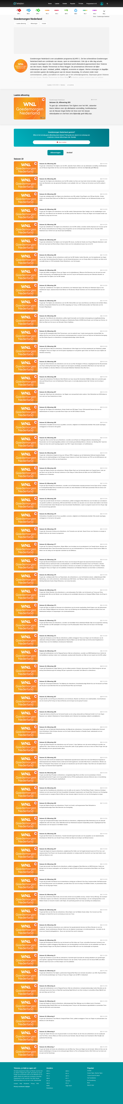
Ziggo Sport (69, 1085)
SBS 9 (48, 1083)
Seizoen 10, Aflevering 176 (47, 559)
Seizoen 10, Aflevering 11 (47, 986)
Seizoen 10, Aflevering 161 (47, 788)
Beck (88, 1082)
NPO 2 (67, 1071)
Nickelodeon (49, 1088)
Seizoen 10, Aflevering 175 (47, 575)
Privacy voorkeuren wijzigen (22, 1086)
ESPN (48, 1085)
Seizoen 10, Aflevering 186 (47, 407)
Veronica (68, 1080)
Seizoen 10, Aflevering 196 (47, 255)
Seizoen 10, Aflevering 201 (47, 179)
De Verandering (91, 1080)
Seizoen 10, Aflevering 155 (47, 879)
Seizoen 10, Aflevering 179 (47, 514)
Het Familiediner (91, 1078)
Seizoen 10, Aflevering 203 (59, 102)
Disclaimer (26, 1083)
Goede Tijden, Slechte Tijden (94, 1073)
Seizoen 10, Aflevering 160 (47, 803)
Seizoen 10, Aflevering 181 (47, 483)
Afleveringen (55, 153)
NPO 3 (48, 1073)
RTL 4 (67, 1073)
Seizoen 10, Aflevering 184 (47, 437)
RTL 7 (67, 1078)
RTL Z (67, 1083)
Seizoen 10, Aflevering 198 (47, 224)
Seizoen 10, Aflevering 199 (47, 209)
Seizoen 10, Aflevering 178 (47, 529)
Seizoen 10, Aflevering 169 (47, 666)
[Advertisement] (61, 40)
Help (21, 1083)
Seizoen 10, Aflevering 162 (47, 772)
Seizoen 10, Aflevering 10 (47, 1001)
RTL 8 (48, 1080)
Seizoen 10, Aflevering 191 (47, 331)
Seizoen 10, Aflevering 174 (47, 590)
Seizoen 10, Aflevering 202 (47, 163)
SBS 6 (48, 1078)
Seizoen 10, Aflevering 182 (47, 468)
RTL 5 (48, 1076)
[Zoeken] (107, 3)
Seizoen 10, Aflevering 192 (47, 316)
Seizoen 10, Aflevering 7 (47, 1047)
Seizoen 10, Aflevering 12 (47, 970)
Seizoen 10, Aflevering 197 (47, 240)
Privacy (33, 1083)
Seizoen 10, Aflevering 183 (47, 453)
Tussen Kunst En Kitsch (93, 1075)
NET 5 (67, 1076)
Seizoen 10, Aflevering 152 (47, 925)
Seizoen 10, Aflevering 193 (47, 300)
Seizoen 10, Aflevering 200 (47, 194)
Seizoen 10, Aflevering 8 (47, 1031)
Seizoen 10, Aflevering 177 (47, 544)
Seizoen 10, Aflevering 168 (47, 681)
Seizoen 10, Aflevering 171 (47, 635)
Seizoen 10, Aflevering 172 (47, 620)
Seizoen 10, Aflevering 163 (47, 757)
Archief (69, 153)
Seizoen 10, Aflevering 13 (47, 955)
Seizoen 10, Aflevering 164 (47, 742)
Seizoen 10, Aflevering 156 (47, 864)
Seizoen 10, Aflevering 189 (47, 361)
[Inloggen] (101, 3)
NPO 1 (48, 1071)
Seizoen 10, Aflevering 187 (47, 392)
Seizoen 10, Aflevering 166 (47, 712)
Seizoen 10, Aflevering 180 (47, 498)
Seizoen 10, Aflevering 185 (47, 422)
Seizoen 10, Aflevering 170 (47, 651)
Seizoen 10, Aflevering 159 (47, 818)
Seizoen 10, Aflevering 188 (47, 377)
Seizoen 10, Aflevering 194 (47, 285)
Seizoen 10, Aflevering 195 (47, 270)
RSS (37, 1083)
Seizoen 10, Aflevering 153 (47, 910)
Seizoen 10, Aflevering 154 (47, 894)
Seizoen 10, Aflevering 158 (47, 833)
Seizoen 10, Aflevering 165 (47, 727)
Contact (16, 1083)
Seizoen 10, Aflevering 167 (47, 696)
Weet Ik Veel (90, 1085)
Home (94, 16)
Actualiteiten (71, 85)
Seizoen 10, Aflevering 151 (47, 940)
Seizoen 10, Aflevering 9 (47, 1016)
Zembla (89, 1070)
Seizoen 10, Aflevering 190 (47, 346)
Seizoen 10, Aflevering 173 (47, 605)
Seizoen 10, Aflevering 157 (47, 849)
